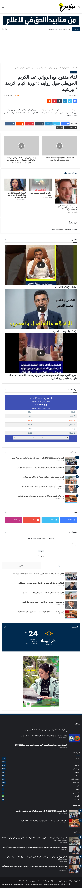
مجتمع (77, 765)
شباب (77, 786)
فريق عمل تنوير (18, 884)
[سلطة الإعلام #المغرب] (41, 265)
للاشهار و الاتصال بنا (36, 884)
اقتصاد (77, 772)
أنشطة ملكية (75, 779)
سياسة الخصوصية (7, 884)
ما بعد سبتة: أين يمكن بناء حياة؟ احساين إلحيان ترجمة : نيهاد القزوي (43, 486)
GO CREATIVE (23, 881)
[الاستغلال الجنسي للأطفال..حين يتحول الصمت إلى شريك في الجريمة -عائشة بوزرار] (15, 185)
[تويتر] (70, 101)
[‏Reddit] (49, 101)
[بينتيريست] (54, 101)
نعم (73, 543)
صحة (77, 789)
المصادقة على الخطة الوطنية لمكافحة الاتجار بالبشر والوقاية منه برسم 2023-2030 (41, 745)
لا (73, 546)
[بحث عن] (79, 7)
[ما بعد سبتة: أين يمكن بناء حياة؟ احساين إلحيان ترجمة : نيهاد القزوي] (71, 489)
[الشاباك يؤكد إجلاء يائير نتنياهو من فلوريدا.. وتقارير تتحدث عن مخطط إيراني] (71, 470)
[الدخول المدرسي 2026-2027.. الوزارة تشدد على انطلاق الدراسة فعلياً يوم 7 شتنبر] (71, 461)
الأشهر (21, 566)
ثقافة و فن (66, 68)
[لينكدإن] (65, 101)
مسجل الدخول (63, 229)
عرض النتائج (41, 556)
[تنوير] (67, 6)
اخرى (77, 775)
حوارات (76, 799)
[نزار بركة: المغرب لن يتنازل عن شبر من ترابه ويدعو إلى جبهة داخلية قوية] (71, 499)
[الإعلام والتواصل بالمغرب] (41, 309)
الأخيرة (60, 566)
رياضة (77, 762)
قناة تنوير (76, 792)
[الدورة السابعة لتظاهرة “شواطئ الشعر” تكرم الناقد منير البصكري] (71, 480)
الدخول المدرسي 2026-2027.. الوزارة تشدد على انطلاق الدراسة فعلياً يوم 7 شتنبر (38, 458)
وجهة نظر (76, 769)
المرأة (77, 796)
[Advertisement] (41, 47)
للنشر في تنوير (48, 884)
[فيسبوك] (75, 101)
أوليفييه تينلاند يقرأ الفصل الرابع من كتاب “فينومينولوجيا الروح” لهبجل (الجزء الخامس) (66, 208)
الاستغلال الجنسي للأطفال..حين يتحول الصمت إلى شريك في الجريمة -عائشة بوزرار (16, 195)
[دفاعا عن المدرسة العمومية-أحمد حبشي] (40, 185)
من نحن (27, 884)
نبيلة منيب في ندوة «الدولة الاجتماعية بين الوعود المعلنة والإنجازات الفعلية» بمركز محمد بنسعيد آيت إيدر (34, 847)
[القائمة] (3, 7)
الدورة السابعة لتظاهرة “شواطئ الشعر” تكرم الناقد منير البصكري (52, 29)
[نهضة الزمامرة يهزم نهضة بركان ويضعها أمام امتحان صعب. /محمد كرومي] (74, 738)
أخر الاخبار (76, 782)
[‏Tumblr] (59, 101)
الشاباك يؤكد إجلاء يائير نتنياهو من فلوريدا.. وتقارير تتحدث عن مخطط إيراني (40, 467)
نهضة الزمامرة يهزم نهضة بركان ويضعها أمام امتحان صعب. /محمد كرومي (44, 735)
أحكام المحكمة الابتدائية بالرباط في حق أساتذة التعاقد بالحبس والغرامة (45, 730)
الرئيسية (73, 68)
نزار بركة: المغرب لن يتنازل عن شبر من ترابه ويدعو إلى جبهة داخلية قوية (41, 496)
